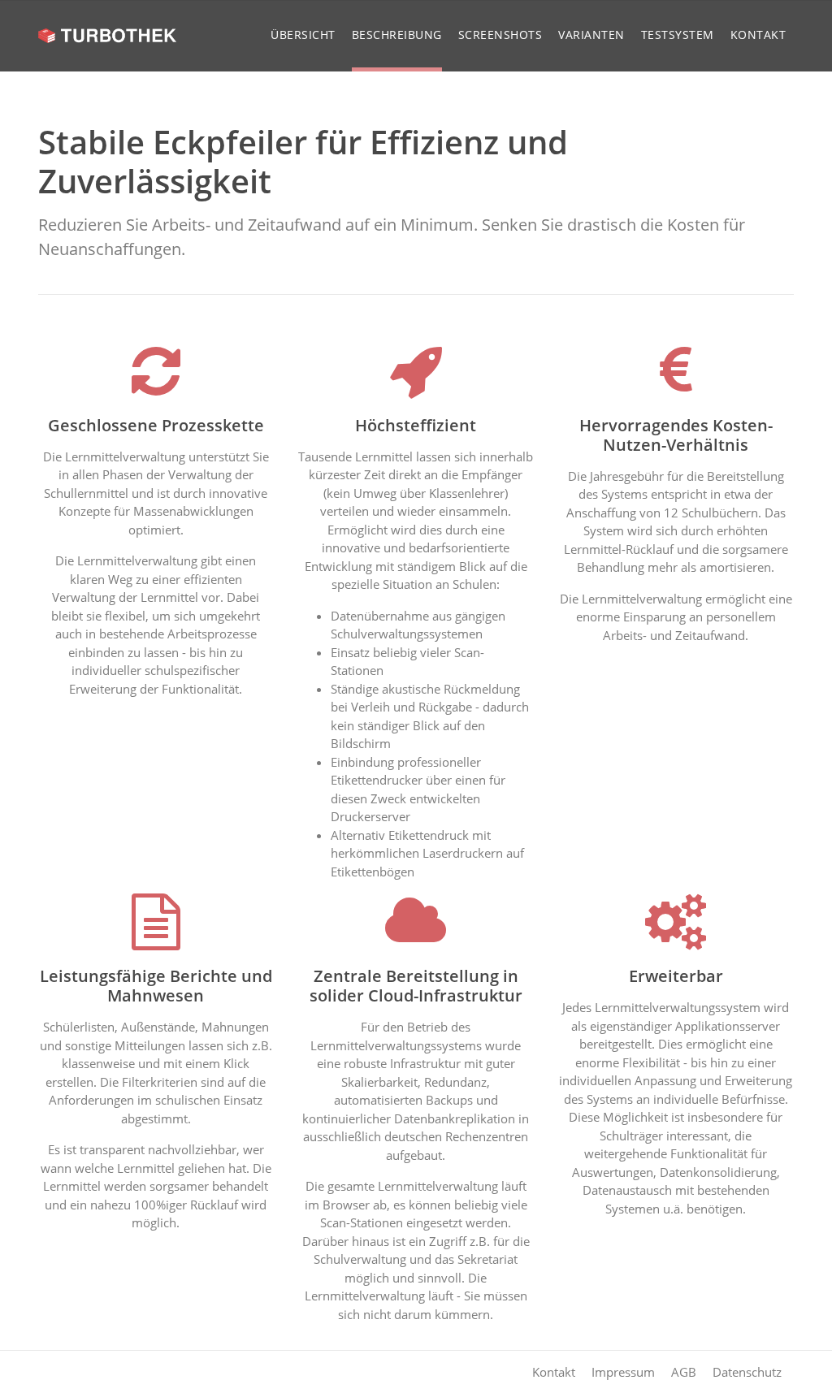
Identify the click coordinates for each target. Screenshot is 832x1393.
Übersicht (303, 34)
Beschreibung (397, 34)
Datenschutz (747, 1372)
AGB (683, 1372)
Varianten (591, 34)
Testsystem (677, 34)
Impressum (623, 1372)
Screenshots (500, 34)
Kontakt (758, 34)
